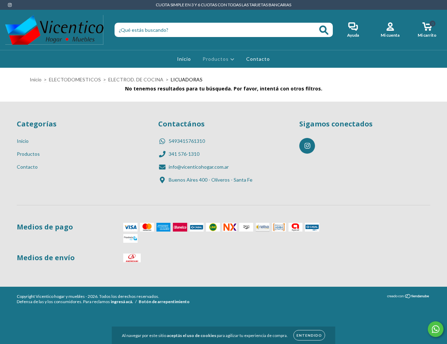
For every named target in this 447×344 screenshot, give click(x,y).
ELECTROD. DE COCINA (135, 79)
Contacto (258, 59)
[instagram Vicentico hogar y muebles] (9, 5)
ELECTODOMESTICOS (75, 79)
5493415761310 (187, 141)
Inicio (184, 59)
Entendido (309, 335)
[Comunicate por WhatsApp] (436, 329)
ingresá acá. (122, 301)
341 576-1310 (184, 154)
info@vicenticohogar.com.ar (199, 167)
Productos (216, 59)
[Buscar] (324, 30)
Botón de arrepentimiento (164, 301)
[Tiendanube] (408, 297)
